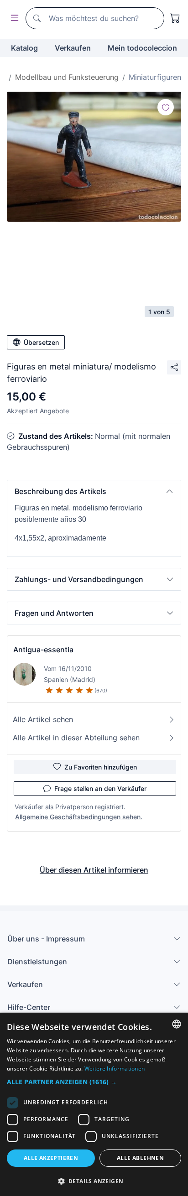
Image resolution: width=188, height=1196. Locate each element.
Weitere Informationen (114, 1068)
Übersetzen (41, 342)
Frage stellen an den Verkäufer (100, 788)
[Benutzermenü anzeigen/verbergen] (13, 18)
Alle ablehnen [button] (140, 1158)
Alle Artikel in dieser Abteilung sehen (76, 737)
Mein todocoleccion (142, 47)
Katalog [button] (24, 47)
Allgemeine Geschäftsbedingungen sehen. (78, 817)
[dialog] (94, 1104)
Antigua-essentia (43, 649)
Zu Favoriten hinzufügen (100, 767)
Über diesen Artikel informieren (94, 869)
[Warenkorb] (175, 18)
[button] (94, 491)
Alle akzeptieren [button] (51, 1158)
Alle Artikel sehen (43, 719)
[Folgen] (165, 107)
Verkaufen (73, 47)
